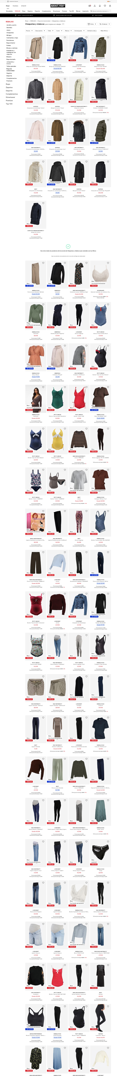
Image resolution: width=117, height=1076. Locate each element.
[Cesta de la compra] (110, 6)
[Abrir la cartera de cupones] (89, 6)
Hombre (15, 6)
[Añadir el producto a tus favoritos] (43, 37)
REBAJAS (33, 21)
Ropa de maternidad (44, 21)
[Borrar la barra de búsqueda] (110, 11)
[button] (92, 24)
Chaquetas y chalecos (58, 21)
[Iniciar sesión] (95, 6)
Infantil (23, 6)
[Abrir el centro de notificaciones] (100, 5)
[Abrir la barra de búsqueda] (91, 11)
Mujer (8, 6)
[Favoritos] (105, 6)
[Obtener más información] (36, 74)
